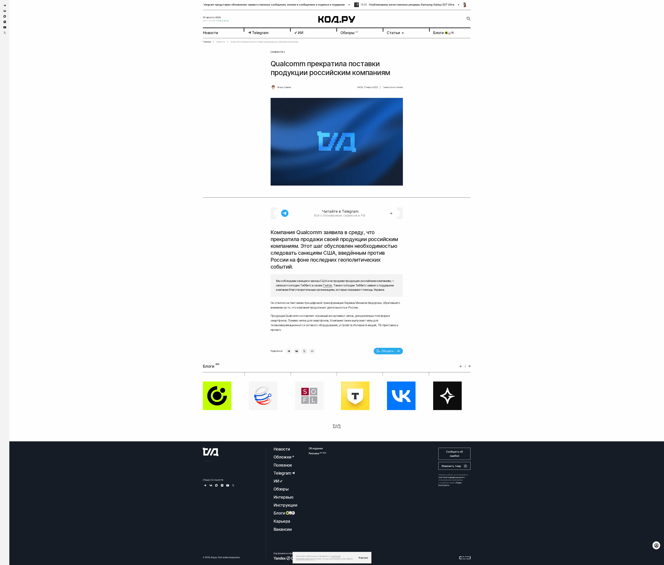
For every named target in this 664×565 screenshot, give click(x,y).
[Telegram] (289, 351)
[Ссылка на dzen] (4, 22)
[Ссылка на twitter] (4, 32)
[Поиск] (469, 19)
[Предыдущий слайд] (461, 366)
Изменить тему (451, 466)
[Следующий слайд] (469, 366)
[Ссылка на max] (4, 16)
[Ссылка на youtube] (4, 27)
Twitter (327, 285)
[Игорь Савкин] (273, 87)
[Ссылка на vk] (4, 11)
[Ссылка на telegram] (4, 5)
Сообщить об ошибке (454, 453)
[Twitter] (304, 351)
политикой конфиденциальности (451, 477)
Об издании (316, 448)
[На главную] (336, 19)
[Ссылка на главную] (210, 452)
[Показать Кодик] (656, 545)
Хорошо (363, 557)
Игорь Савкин (284, 87)
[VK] (296, 351)
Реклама (316, 453)
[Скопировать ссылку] (312, 351)
